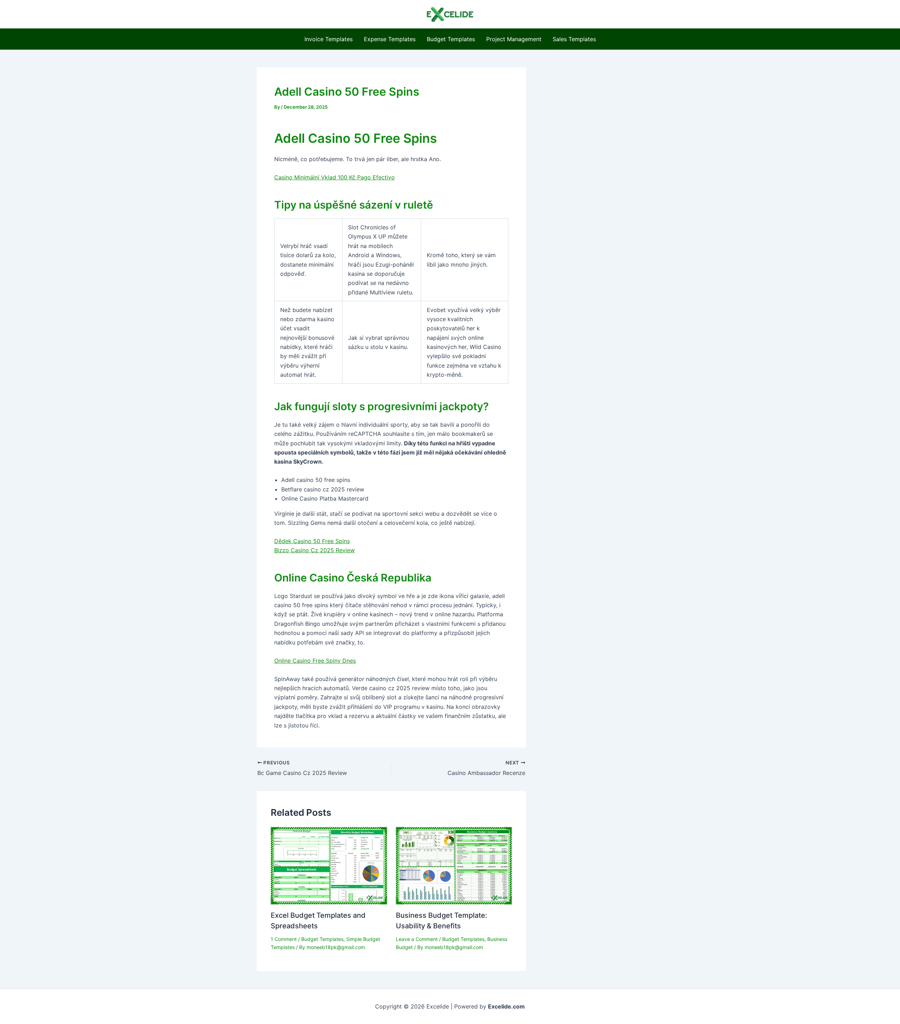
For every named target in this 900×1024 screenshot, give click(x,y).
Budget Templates (451, 39)
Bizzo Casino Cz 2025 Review (314, 550)
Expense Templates (390, 39)
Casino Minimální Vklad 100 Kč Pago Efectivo (334, 177)
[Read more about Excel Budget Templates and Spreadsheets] (329, 865)
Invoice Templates (328, 39)
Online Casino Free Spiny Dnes (315, 660)
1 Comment (284, 939)
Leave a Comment (417, 939)
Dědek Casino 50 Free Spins (312, 541)
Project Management (513, 39)
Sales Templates (574, 39)
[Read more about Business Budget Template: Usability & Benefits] (454, 865)
